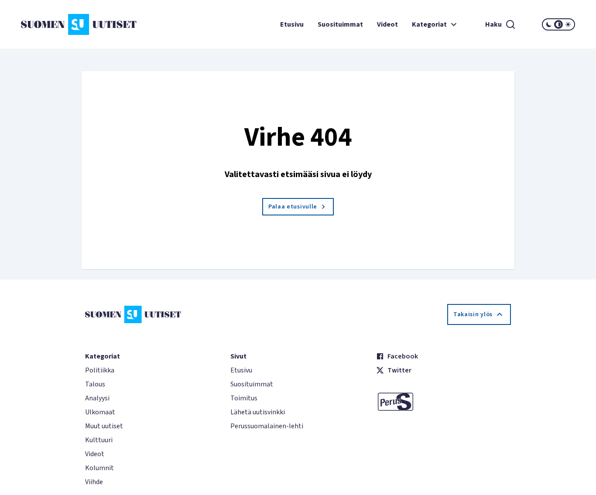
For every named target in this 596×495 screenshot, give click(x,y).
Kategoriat (429, 24)
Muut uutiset (104, 426)
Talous (95, 384)
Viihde (94, 482)
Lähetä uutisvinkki (257, 412)
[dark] (549, 24)
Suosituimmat (340, 24)
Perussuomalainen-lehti (266, 426)
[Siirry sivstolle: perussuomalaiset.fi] (443, 401)
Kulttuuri (99, 440)
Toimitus (243, 398)
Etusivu (292, 24)
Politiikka (99, 370)
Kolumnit (99, 468)
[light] (568, 24)
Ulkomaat (100, 412)
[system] (558, 24)
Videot (387, 24)
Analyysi (97, 398)
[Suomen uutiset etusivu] (67, 24)
